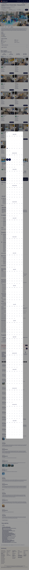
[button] (22, 138)
